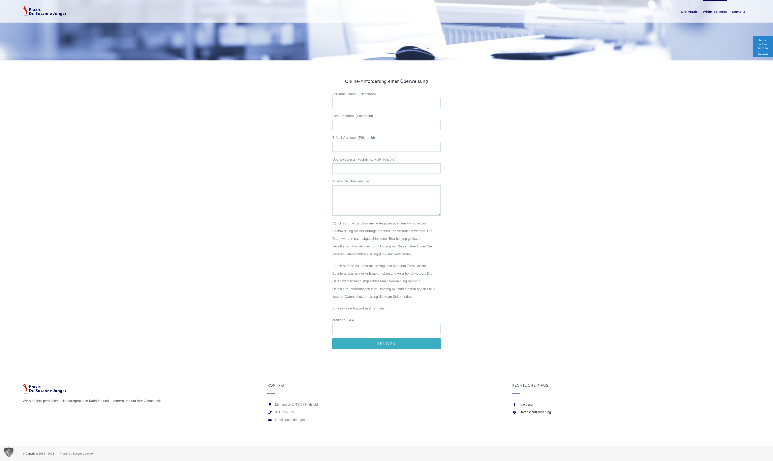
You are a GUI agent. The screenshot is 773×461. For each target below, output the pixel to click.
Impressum (527, 404)
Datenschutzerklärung (535, 412)
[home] (45, 387)
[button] (9, 452)
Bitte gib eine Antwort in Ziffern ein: (358, 308)
